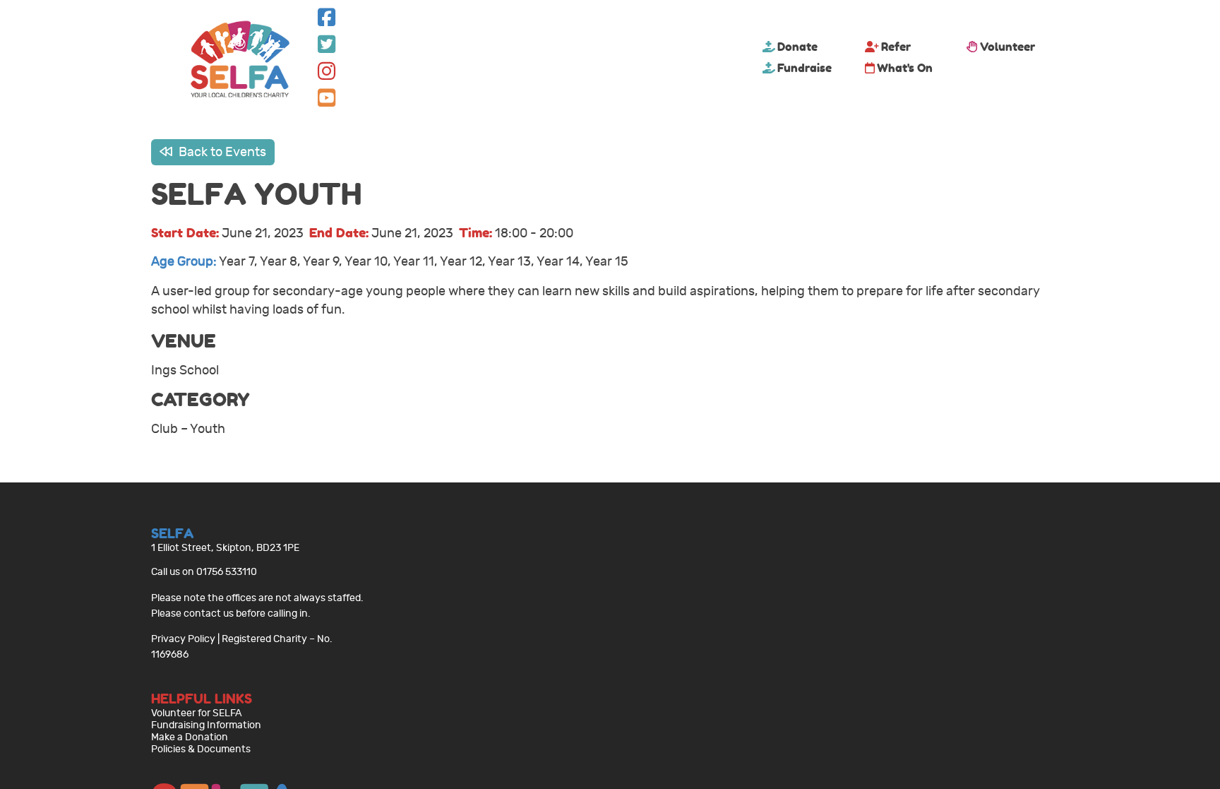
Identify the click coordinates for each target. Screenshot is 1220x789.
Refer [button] (896, 47)
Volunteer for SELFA (196, 713)
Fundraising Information (206, 725)
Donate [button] (797, 47)
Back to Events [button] (221, 152)
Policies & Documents (201, 749)
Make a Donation (189, 737)
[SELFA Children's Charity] (240, 61)
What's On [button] (905, 68)
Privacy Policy (183, 639)
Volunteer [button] (1007, 47)
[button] (326, 20)
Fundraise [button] (804, 68)
